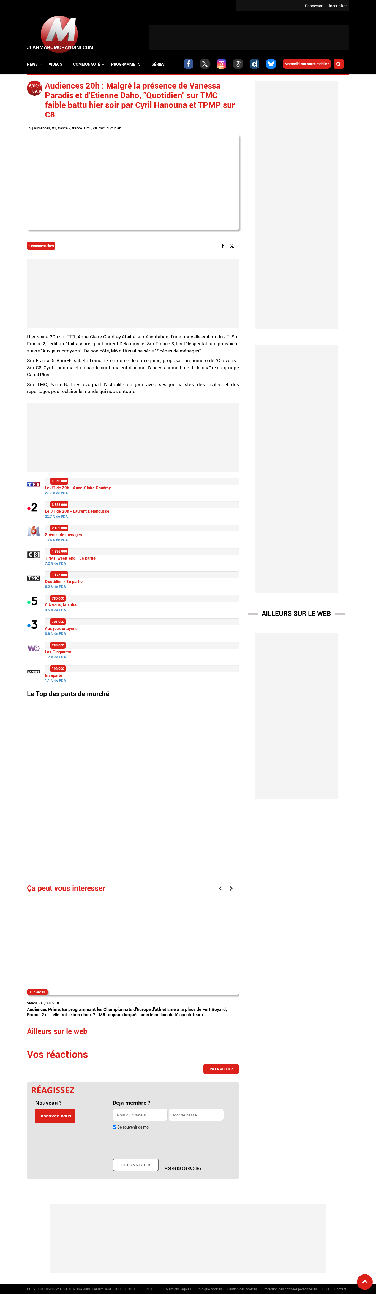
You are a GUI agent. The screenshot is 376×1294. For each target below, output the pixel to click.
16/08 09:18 (49, 1003)
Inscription (338, 5)
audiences (42, 127)
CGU (325, 1289)
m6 (88, 127)
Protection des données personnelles (289, 1289)
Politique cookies (209, 1289)
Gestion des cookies (242, 1289)
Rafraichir (221, 1068)
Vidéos (55, 64)
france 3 (78, 127)
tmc (102, 127)
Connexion (314, 5)
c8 (95, 127)
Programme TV (126, 64)
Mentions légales (178, 1289)
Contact (340, 1289)
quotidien (114, 127)
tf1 (54, 127)
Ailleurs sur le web (296, 613)
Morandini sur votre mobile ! (307, 63)
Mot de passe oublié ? (182, 1168)
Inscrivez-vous (55, 1116)
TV (29, 127)
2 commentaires (41, 245)
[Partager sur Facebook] (224, 245)
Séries (158, 64)
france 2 (64, 127)
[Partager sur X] (233, 245)
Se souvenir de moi (133, 1127)
